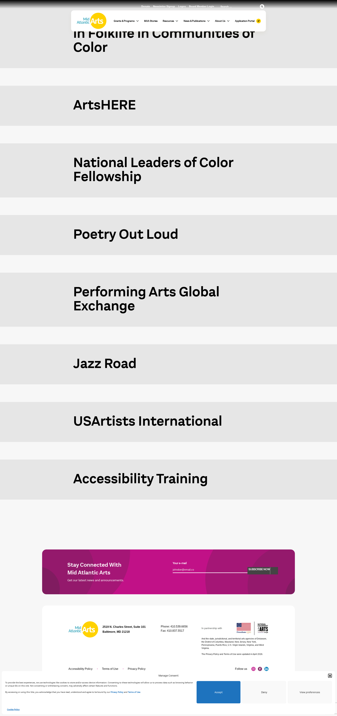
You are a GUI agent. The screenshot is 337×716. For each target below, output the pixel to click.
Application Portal (245, 20)
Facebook (260, 669)
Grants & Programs (124, 20)
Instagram (253, 669)
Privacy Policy (117, 692)
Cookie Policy (13, 709)
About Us (220, 20)
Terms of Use (134, 692)
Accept (218, 692)
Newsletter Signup (164, 6)
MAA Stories (151, 20)
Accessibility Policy (80, 668)
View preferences (310, 692)
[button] (330, 675)
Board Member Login (201, 6)
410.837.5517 (175, 630)
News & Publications (195, 20)
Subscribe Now (259, 569)
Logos (182, 6)
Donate (145, 6)
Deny (264, 692)
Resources (168, 20)
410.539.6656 (179, 626)
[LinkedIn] (266, 669)
